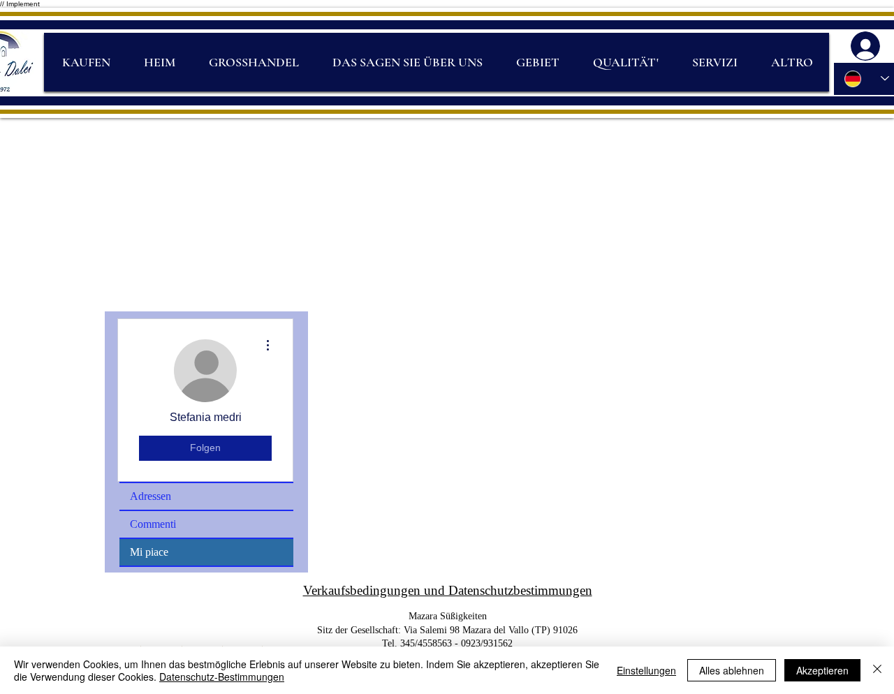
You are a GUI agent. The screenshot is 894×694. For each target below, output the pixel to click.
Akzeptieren (822, 670)
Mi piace (149, 552)
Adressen (150, 496)
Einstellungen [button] (646, 670)
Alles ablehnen (731, 670)
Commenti (153, 524)
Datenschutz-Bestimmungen (221, 677)
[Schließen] (877, 670)
